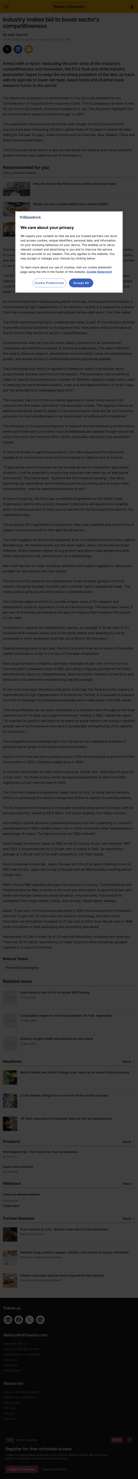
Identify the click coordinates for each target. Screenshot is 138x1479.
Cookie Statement (99, 272)
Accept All (81, 283)
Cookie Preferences (49, 283)
